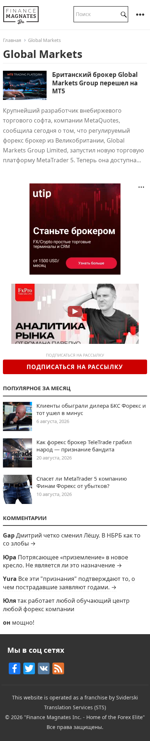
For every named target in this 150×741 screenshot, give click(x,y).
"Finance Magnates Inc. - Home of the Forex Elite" (84, 717)
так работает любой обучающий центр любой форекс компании (66, 605)
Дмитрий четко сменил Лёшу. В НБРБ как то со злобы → (72, 539)
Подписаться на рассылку (75, 367)
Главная (12, 40)
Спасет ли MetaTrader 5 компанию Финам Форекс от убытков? (81, 482)
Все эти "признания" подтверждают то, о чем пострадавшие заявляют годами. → (69, 583)
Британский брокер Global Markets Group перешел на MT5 (95, 82)
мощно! (23, 622)
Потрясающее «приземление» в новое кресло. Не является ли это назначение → (65, 561)
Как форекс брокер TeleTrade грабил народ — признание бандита (84, 445)
